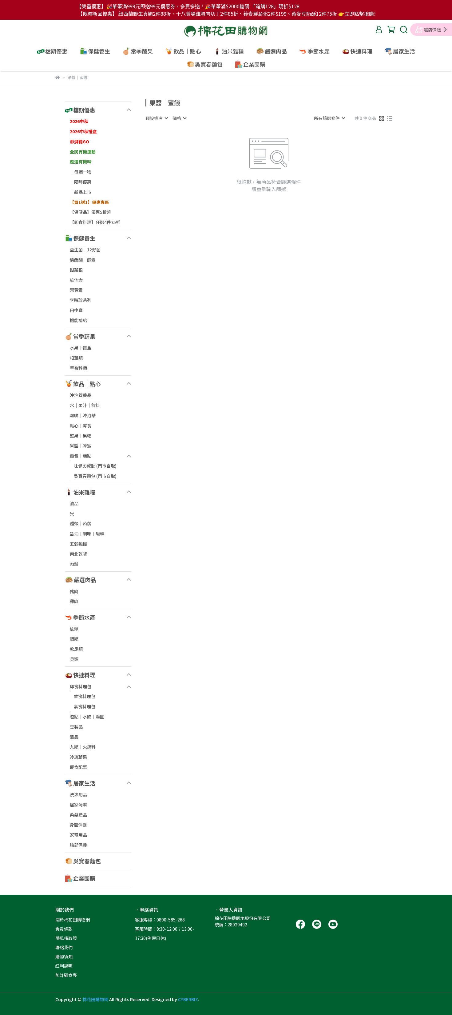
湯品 (74, 737)
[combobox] (156, 118)
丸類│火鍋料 (83, 747)
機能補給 (78, 320)
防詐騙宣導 (66, 975)
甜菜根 (76, 270)
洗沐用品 (78, 794)
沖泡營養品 (80, 395)
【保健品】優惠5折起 (90, 212)
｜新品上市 (80, 192)
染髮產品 (78, 815)
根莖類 (76, 358)
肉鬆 (74, 564)
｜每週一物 (80, 172)
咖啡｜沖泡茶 (83, 415)
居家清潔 (78, 804)
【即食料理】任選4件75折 (95, 222)
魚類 (74, 628)
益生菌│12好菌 (85, 249)
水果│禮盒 (80, 348)
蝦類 (74, 639)
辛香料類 (78, 368)
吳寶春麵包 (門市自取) (95, 476)
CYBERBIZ (188, 999)
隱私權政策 (66, 938)
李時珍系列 (80, 300)
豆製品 (76, 727)
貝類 (74, 659)
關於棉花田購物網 (72, 920)
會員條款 (64, 929)
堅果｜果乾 (80, 436)
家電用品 (78, 835)
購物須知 (64, 956)
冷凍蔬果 (78, 757)
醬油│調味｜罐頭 (87, 533)
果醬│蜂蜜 (80, 445)
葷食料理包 (84, 696)
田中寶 (76, 310)
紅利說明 (64, 966)
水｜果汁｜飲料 (85, 405)
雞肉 (74, 601)
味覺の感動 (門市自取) (95, 466)
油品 (74, 503)
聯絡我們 (64, 947)
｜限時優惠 (80, 182)
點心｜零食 (80, 425)
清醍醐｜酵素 (83, 260)
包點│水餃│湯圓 (87, 716)
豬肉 (74, 591)
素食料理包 (84, 706)
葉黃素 (76, 290)
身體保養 (78, 824)
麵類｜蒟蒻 (80, 523)
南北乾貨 (78, 554)
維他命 (76, 280)
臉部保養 (78, 845)
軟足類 (76, 649)
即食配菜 (78, 767)
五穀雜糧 (78, 544)
